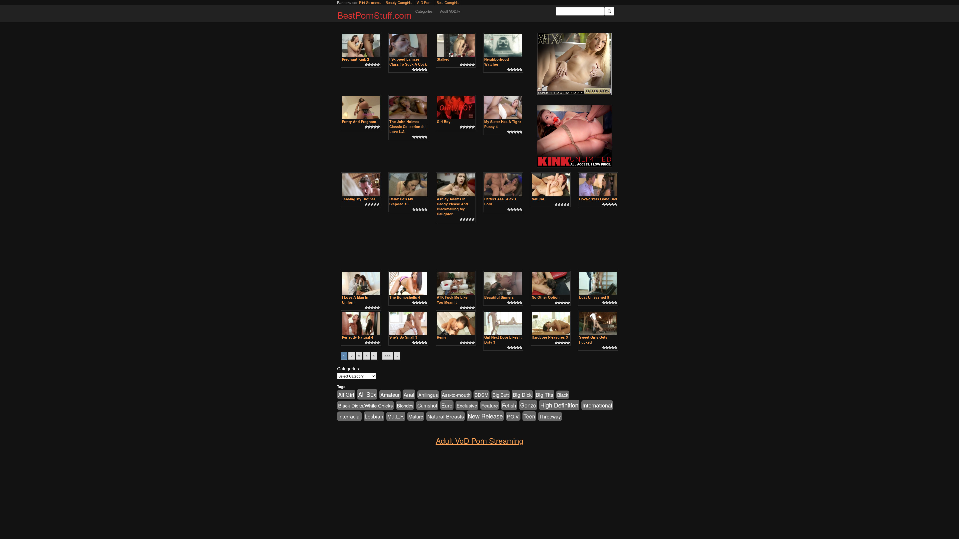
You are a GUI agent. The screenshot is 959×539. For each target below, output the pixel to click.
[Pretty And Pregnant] (361, 107)
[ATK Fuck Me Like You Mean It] (456, 283)
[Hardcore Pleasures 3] (551, 323)
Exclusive (467, 405)
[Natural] (551, 184)
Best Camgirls (448, 2)
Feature (489, 405)
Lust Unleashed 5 (594, 297)
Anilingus (428, 394)
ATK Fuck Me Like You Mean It (452, 300)
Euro (447, 405)
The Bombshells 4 (404, 297)
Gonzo (528, 405)
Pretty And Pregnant (359, 121)
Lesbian (374, 416)
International (597, 405)
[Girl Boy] (456, 107)
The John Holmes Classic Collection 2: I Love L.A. (408, 126)
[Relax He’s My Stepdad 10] (408, 184)
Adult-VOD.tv (450, 11)
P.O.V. (513, 416)
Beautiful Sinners (499, 297)
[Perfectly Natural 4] (361, 323)
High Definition (559, 405)
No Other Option (546, 297)
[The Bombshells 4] (408, 283)
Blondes (405, 405)
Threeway (550, 416)
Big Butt (500, 394)
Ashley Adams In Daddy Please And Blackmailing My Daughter (452, 206)
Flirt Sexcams (370, 2)
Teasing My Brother (358, 198)
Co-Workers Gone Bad (598, 198)
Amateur (390, 394)
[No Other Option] (551, 283)
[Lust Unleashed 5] (598, 283)
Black (562, 395)
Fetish (509, 405)
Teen (529, 416)
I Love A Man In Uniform (355, 300)
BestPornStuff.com (374, 14)
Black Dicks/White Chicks (365, 405)
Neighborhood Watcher (496, 62)
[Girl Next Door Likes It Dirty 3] (503, 323)
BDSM (481, 394)
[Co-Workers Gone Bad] (598, 184)
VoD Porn (424, 2)
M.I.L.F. (395, 416)
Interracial (349, 416)
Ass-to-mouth (456, 394)
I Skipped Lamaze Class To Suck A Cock (408, 62)
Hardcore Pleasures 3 (550, 337)
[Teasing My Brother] (361, 184)
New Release (485, 415)
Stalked (443, 59)
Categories (424, 11)
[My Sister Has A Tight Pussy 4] (503, 107)
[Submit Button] (609, 11)
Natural (538, 198)
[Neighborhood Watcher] (503, 45)
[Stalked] (456, 45)
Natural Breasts (445, 416)
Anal (409, 394)
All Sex (367, 394)
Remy (441, 337)
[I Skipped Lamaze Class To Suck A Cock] (408, 45)
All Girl (346, 394)
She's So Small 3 (403, 337)
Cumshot (427, 405)
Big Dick (522, 394)
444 (388, 355)
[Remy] (456, 323)
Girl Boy (444, 121)
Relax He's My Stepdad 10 (401, 201)
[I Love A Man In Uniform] (361, 283)
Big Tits (544, 394)
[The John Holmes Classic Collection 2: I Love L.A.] (408, 107)
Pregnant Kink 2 (355, 59)
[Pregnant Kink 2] (361, 45)
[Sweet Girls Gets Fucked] (598, 323)
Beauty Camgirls (399, 2)
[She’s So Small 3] (408, 323)
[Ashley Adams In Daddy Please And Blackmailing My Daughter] (456, 184)
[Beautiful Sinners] (503, 283)
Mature (415, 416)
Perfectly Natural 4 (357, 337)
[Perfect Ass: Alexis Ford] (503, 184)
